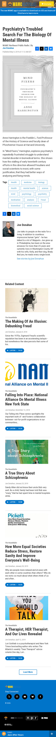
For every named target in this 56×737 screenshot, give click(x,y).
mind (13, 194)
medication (15, 200)
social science (33, 206)
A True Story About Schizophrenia (20, 475)
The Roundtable (11, 317)
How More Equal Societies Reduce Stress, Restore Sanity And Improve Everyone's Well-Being (25, 553)
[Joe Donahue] (8, 229)
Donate (47, 4)
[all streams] (52, 733)
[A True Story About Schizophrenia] (26, 452)
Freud (43, 200)
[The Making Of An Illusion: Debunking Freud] (26, 300)
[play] (4, 733)
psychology (26, 194)
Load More (28, 672)
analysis (30, 200)
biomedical (15, 206)
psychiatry (42, 194)
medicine (28, 182)
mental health (29, 188)
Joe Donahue (8, 48)
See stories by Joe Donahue (30, 258)
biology (41, 182)
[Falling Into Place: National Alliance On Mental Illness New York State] (26, 374)
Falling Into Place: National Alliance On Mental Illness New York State (26, 399)
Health (14, 182)
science (45, 188)
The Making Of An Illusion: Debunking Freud (26, 323)
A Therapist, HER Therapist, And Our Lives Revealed (26, 631)
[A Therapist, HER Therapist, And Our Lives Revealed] (26, 608)
